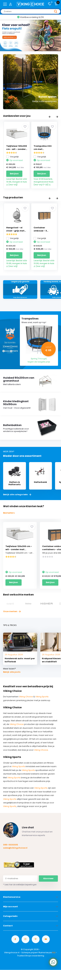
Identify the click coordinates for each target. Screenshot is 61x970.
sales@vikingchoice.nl (15, 847)
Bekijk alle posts (11, 671)
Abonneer (48, 878)
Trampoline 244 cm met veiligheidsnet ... (43, 148)
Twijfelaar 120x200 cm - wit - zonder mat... (18, 548)
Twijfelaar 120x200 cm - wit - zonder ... (16, 148)
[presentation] (50, 117)
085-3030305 (10, 844)
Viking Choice (26, 696)
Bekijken (14, 173)
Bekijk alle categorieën (15, 494)
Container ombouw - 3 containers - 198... (44, 229)
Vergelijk (14, 156)
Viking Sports (41, 696)
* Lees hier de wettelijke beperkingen (20, 884)
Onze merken (10, 611)
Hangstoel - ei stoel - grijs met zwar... (15, 229)
